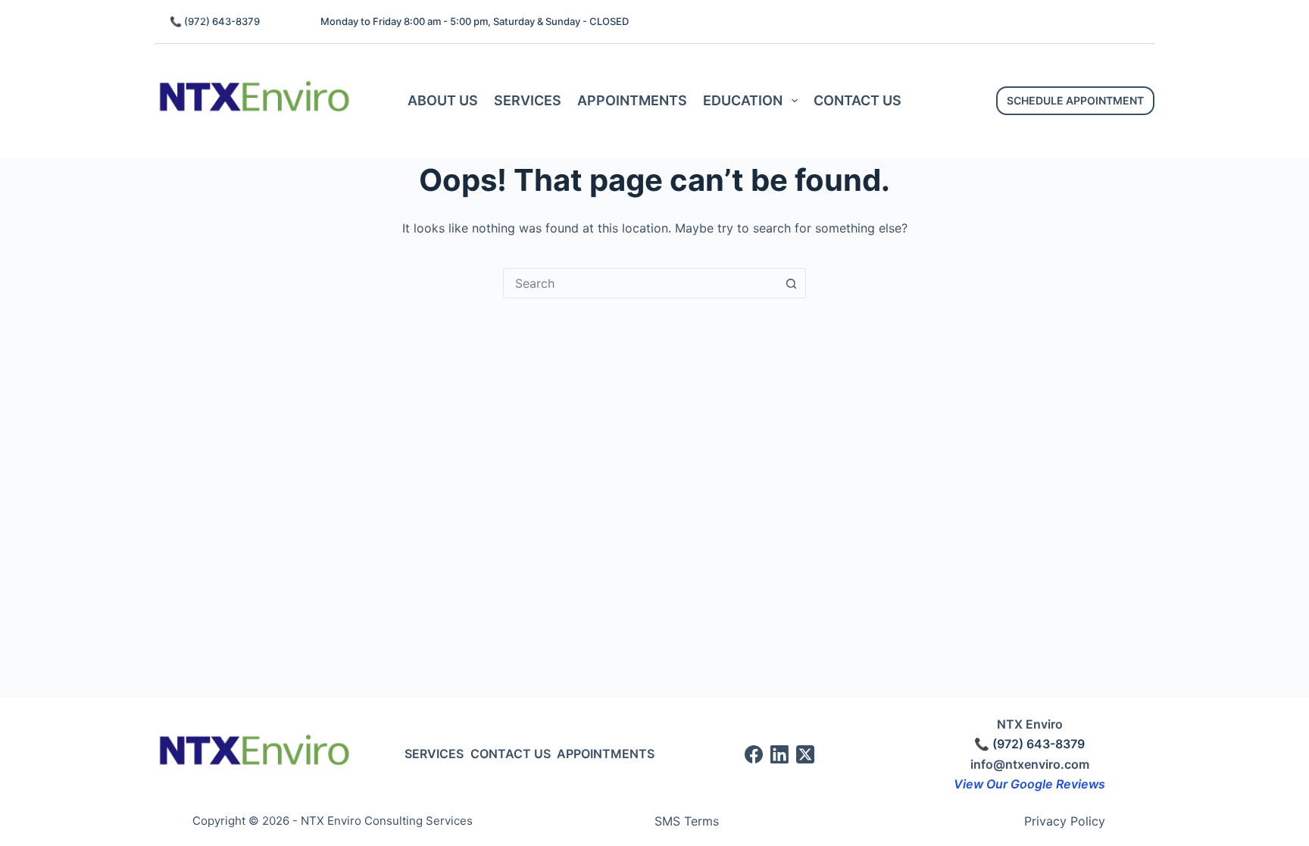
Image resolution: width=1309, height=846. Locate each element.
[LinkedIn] (779, 754)
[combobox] (640, 283)
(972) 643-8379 (222, 21)
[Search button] (790, 283)
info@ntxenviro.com (1029, 764)
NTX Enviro (1030, 724)
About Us (443, 100)
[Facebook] (754, 754)
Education (743, 100)
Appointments (632, 100)
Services (527, 100)
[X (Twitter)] (805, 754)
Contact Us (857, 100)
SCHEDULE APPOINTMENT (1075, 100)
